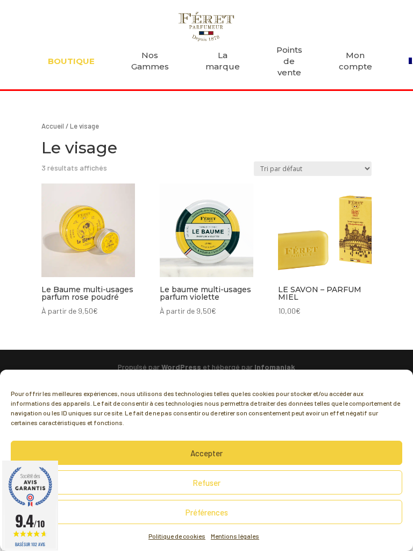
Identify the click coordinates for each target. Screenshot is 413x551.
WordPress (181, 366)
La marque (222, 61)
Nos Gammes (150, 61)
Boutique (71, 61)
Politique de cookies (176, 536)
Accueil (52, 126)
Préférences (207, 512)
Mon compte (355, 61)
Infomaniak (274, 366)
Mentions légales (235, 536)
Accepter (206, 453)
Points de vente (289, 61)
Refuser (206, 483)
